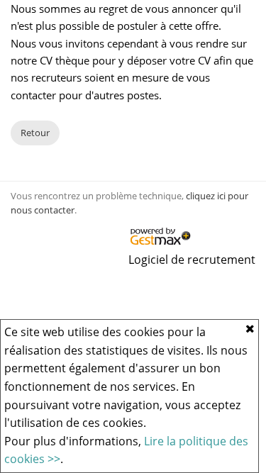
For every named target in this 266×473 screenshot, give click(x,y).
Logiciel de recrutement (191, 259)
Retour (35, 132)
